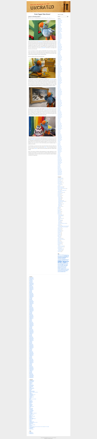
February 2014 (60, 123)
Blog (30, 11)
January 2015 (31, 337)
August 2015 (59, 106)
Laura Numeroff (50, 18)
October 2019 (31, 302)
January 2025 (59, 21)
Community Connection (61, 192)
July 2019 (59, 61)
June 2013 (30, 349)
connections (59, 259)
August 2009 (31, 377)
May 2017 (59, 86)
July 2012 (59, 141)
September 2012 (60, 139)
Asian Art (59, 199)
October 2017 (59, 81)
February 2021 (60, 44)
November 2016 (31, 324)
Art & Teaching (31, 384)
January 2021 (59, 45)
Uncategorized (59, 250)
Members (59, 236)
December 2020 (60, 46)
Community (63, 257)
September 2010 (60, 162)
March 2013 (31, 351)
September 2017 (60, 82)
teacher (61, 269)
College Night (59, 191)
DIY (62, 262)
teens (65, 270)
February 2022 (31, 286)
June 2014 (59, 119)
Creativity (59, 194)
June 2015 (59, 108)
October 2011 (31, 361)
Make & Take (59, 235)
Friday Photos (31, 408)
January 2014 (59, 124)
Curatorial (30, 397)
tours (67, 270)
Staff (30, 424)
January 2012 (59, 147)
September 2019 (60, 59)
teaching (62, 270)
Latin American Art (31, 414)
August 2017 (59, 83)
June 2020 (30, 298)
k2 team (55, 437)
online (45, 147)
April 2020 (30, 299)
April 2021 (59, 42)
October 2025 (31, 277)
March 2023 (59, 27)
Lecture (59, 221)
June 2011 (30, 364)
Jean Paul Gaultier (60, 265)
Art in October (60, 184)
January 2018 (31, 315)
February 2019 (60, 66)
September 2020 (60, 49)
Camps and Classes (60, 187)
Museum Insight (60, 238)
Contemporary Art (60, 200)
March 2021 (59, 43)
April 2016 (30, 328)
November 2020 (60, 47)
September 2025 (60, 20)
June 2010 (59, 165)
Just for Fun (59, 233)
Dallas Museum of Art (41, 18)
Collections (59, 189)
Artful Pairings (31, 386)
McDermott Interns (64, 266)
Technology (30, 425)
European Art (31, 404)
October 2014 (31, 339)
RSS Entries (45, 438)
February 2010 (60, 169)
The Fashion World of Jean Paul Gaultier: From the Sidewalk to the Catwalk (39, 426)
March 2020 (31, 300)
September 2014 (31, 340)
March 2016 (59, 99)
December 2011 (60, 148)
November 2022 (60, 29)
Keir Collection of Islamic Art (61, 190)
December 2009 (31, 375)
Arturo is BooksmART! (34, 16)
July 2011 (30, 363)
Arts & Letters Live (32, 18)
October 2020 (59, 48)
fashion (67, 263)
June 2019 (59, 62)
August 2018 (31, 311)
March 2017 (59, 88)
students (62, 268)
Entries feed (31, 432)
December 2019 (31, 301)
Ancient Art (30, 383)
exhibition (64, 263)
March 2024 (59, 24)
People (59, 240)
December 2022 (60, 28)
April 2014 (59, 121)
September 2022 (60, 31)
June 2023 (59, 26)
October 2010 (59, 161)
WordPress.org (31, 433)
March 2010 (59, 168)
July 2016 (30, 326)
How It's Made (59, 231)
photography (64, 267)
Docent (59, 217)
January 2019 (59, 67)
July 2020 (59, 51)
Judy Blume (45, 18)
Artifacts (59, 237)
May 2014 (59, 120)
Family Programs (60, 218)
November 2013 (60, 126)
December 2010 (60, 159)
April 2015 (59, 110)
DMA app (30, 400)
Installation (59, 232)
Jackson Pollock (65, 264)
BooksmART (36, 18)
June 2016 (30, 327)
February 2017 (60, 89)
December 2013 (60, 125)
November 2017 (60, 80)
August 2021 (31, 289)
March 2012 (59, 145)
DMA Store (30, 402)
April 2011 (30, 365)
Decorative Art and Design (61, 201)
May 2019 (59, 63)
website (35, 148)
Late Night (66, 265)
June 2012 (59, 142)
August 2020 (59, 50)
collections (59, 257)
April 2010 (59, 167)
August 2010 (59, 163)
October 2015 (59, 104)
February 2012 (60, 146)
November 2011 (60, 149)
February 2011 (59, 157)
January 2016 (59, 101)
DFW (58, 208)
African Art (30, 382)
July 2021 (30, 290)
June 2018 (30, 312)
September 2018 (60, 71)
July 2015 (59, 107)
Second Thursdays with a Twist (62, 223)
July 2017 (59, 84)
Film (29, 407)
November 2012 (31, 353)
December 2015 (60, 102)
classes (59, 216)
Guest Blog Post (60, 230)
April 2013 (30, 350)
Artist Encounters (60, 249)
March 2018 (31, 314)
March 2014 (59, 122)
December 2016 (60, 91)
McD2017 (59, 266)
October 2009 (31, 376)
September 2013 (60, 128)
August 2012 (59, 140)
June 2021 (59, 40)
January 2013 (31, 352)
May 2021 (59, 41)
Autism (58, 185)
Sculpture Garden (31, 421)
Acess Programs (31, 381)
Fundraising (59, 229)
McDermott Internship (32, 416)
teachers (64, 269)
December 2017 (60, 79)
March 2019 (59, 65)
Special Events (31, 423)
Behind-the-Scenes (60, 186)
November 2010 (60, 160)
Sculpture (59, 205)
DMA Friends (31, 401)
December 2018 (60, 68)
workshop (59, 271)
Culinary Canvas (60, 195)
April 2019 (59, 64)
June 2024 (59, 23)
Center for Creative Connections (62, 188)
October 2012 (59, 138)
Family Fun (30, 405)
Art (58, 254)
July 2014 (59, 118)
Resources (30, 420)
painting (59, 267)
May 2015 (59, 109)
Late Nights (59, 234)
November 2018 (60, 69)
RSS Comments (51, 438)
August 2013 (59, 129)
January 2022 (31, 287)
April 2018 (30, 313)
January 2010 (31, 374)
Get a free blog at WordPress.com (45, 437)
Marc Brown (53, 18)
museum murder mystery (61, 239)
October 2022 (59, 30)
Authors (37, 11)
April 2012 (59, 144)
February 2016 (60, 100)
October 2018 (59, 70)
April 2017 (59, 87)
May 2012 (59, 143)
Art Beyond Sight (60, 215)
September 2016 (31, 325)
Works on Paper (60, 206)
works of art (59, 251)
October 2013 (59, 127)
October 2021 (31, 288)
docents (61, 263)
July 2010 (59, 164)
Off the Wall (59, 222)
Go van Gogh (60, 264)
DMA (64, 262)
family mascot (40, 41)
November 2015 (60, 103)
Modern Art (59, 204)
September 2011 (31, 362)
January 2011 (59, 158)
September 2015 (60, 105)
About (33, 11)
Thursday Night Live (60, 248)
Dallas (58, 207)
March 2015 (31, 336)
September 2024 (60, 22)
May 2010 (59, 166)
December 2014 (31, 338)
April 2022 (59, 32)
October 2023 (59, 25)
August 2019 (59, 60)
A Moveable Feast (31, 380)
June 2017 (59, 85)
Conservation (59, 193)
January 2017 (59, 90)
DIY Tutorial (59, 209)
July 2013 (59, 130)
